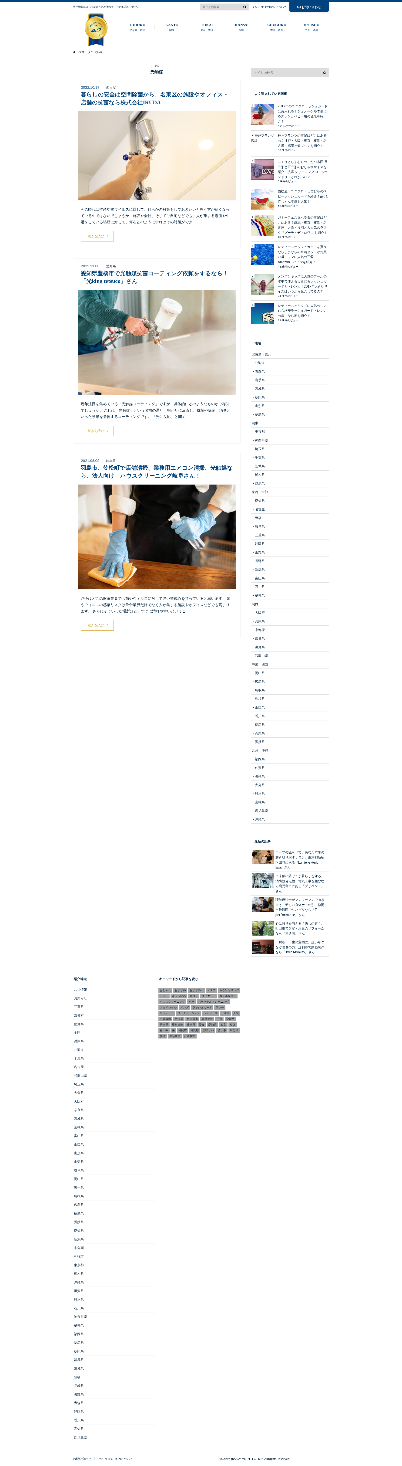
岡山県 (260, 673)
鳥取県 (260, 690)
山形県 (260, 406)
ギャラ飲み (179, 996)
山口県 (260, 707)
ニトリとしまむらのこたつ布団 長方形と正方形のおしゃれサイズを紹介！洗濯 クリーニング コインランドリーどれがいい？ (303, 169)
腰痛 (162, 1036)
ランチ (220, 1007)
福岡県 (260, 759)
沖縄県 (260, 819)
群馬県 (260, 483)
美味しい (208, 1030)
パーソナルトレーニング (213, 1001)
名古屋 (260, 509)
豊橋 (258, 518)
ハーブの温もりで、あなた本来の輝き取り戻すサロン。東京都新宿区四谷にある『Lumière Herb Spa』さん (299, 859)
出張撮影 (165, 1019)
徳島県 (260, 724)
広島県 (260, 681)
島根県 (260, 699)
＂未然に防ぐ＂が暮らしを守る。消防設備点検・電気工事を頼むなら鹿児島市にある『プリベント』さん (299, 883)
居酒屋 (164, 1024)
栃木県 (260, 475)
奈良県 (260, 638)
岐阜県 (260, 526)
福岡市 (182, 1030)
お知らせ (80, 998)
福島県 (260, 414)
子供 (219, 1019)
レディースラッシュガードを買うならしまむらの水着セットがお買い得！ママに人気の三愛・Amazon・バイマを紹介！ (302, 254)
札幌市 (79, 1256)
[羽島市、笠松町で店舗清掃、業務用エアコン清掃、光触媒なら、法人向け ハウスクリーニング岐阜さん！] (157, 586)
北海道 (260, 363)
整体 (232, 1024)
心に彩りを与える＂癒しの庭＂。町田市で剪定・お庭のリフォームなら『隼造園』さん (299, 928)
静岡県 (260, 544)
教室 (223, 1024)
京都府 (260, 630)
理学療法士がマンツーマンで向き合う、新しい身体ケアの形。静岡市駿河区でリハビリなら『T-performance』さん (299, 907)
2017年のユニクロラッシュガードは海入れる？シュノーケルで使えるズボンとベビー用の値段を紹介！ (303, 113)
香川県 (260, 716)
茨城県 (260, 466)
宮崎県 (260, 802)
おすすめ (180, 990)
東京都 (260, 432)
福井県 (260, 595)
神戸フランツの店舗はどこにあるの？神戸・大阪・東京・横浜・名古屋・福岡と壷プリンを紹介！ (302, 140)
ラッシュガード (202, 1007)
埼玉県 (260, 449)
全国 (77, 1032)
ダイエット (209, 996)
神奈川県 (261, 440)
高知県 (260, 733)
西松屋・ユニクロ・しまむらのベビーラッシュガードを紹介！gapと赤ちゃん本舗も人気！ (303, 196)
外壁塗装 (207, 1019)
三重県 (260, 535)
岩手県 (260, 380)
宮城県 (260, 388)
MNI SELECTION (253, 1459)
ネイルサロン (227, 996)
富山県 (260, 578)
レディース (211, 1013)
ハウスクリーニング (172, 1001)
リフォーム (167, 1013)
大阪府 (260, 612)
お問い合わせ (311, 7)
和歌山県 (261, 656)
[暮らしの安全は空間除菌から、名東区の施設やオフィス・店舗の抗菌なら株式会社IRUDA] (157, 197)
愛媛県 (260, 742)
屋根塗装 (177, 1024)
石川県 (260, 587)
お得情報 (80, 989)
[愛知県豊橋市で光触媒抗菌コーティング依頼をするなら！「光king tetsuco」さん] (157, 392)
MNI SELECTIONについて (271, 7)
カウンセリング (229, 990)
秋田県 (260, 397)
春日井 (164, 1030)
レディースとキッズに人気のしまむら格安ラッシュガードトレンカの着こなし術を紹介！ (302, 311)
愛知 (201, 1024)
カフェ (164, 996)
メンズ (184, 1007)
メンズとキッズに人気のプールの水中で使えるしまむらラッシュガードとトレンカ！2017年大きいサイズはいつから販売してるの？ (303, 283)
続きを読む (96, 236)
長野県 (260, 561)
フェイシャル (168, 1007)
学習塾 (230, 1019)
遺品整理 (174, 1036)
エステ (211, 990)
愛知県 (260, 500)
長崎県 (260, 776)
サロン (194, 996)
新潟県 (260, 569)
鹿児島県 (261, 811)
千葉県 (260, 457)
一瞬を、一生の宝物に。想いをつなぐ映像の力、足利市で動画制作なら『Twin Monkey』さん (299, 947)
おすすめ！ (197, 990)
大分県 (260, 785)
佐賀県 (260, 768)
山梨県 (260, 552)
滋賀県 (260, 647)
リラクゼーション (189, 1013)
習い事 (222, 1030)
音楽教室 (189, 1036)
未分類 (79, 1248)
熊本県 (260, 793)
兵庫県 (260, 621)
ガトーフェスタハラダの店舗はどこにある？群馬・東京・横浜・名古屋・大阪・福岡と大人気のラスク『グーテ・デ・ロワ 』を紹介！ (302, 224)
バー (191, 1001)
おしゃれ (165, 990)
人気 (236, 1013)
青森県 (260, 371)
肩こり (234, 1030)
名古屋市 (192, 1019)
